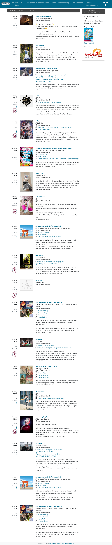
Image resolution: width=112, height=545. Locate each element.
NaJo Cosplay (40, 443)
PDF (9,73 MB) (89, 43)
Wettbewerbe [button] (43, 3)
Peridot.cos (39, 173)
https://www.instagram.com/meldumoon (50, 398)
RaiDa (37, 96)
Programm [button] (31, 3)
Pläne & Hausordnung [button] (60, 3)
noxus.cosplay (40, 197)
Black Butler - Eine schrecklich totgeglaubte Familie (55, 127)
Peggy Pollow (42, 317)
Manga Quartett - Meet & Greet (46, 366)
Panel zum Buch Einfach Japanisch (49, 236)
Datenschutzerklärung (62, 543)
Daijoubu (39, 121)
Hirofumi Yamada (43, 232)
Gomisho (39, 339)
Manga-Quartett (43, 375)
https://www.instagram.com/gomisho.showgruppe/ (54, 348)
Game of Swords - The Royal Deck (49, 102)
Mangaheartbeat (43, 377)
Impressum (52, 543)
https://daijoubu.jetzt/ (44, 129)
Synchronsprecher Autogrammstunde (49, 302)
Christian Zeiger (43, 313)
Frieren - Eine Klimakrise (46, 346)
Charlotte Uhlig (43, 311)
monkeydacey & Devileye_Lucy (46, 68)
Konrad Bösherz (43, 315)
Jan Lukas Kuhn (43, 154)
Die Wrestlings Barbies (43, 16)
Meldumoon (40, 392)
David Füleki (42, 234)
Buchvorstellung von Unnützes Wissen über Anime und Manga (58, 159)
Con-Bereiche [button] (77, 3)
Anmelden (71, 543)
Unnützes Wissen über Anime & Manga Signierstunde (54, 148)
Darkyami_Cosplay (42, 417)
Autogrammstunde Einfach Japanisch (48, 226)
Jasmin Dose (42, 156)
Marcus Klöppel (43, 373)
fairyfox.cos (40, 45)
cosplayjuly (39, 255)
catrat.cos (39, 280)
